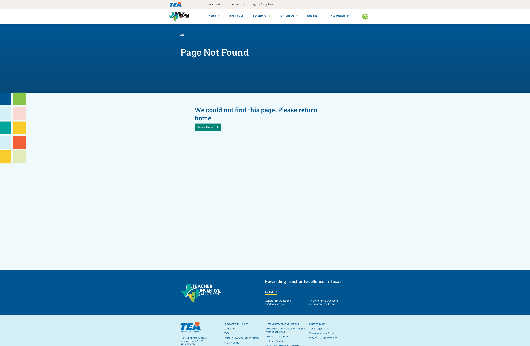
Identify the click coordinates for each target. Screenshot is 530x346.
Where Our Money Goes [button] (323, 338)
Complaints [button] (230, 328)
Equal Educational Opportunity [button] (241, 338)
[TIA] (179, 16)
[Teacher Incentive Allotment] (200, 293)
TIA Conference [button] (337, 15)
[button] (365, 17)
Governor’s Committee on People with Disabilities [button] (285, 330)
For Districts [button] (259, 15)
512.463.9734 (188, 344)
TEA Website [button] (215, 4)
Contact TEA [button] (237, 4)
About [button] (212, 15)
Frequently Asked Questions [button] (282, 323)
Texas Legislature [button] (319, 328)
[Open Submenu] (218, 16)
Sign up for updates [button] (263, 4)
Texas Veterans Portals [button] (322, 333)
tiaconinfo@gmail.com (322, 304)
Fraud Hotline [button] (231, 342)
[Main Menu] (365, 17)
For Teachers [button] (287, 15)
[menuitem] (215, 4)
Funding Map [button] (236, 15)
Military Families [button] (275, 341)
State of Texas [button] (317, 323)
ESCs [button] (226, 333)
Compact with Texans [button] (235, 323)
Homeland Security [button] (277, 336)
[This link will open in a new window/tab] (176, 4)
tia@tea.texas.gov (275, 304)
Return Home (205, 127)
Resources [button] (312, 15)
